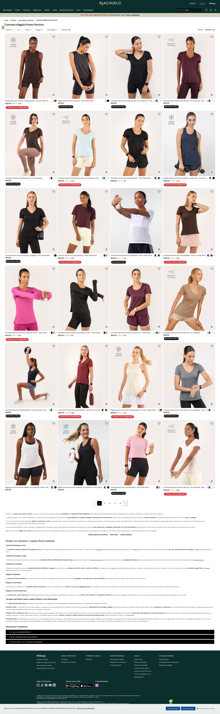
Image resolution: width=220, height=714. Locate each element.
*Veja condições (132, 15)
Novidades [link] (7, 10)
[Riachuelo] (110, 3)
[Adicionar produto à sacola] (53, 94)
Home (6, 20)
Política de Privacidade (86, 708)
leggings (99, 549)
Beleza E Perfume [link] (67, 10)
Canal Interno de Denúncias (142, 671)
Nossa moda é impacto (117, 659)
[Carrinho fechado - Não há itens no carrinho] (215, 10)
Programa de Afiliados (165, 665)
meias (197, 549)
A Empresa (64, 659)
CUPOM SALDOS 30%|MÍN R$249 (17, 107)
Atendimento (138, 659)
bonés (207, 568)
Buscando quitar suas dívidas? (46, 668)
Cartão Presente (164, 659)
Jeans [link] (54, 10)
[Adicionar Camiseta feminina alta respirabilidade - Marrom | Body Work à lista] (212, 191)
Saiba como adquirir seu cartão (46, 662)
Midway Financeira (42, 659)
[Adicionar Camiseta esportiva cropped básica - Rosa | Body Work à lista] (159, 423)
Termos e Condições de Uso (142, 674)
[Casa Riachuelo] (202, 3)
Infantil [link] (47, 10)
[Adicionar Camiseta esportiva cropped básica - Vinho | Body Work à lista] (106, 191)
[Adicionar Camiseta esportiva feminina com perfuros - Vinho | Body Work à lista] (159, 269)
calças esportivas (96, 560)
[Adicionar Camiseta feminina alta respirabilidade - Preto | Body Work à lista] (159, 114)
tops (112, 568)
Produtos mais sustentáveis (118, 662)
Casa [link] (78, 10)
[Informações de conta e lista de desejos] (211, 10)
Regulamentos (138, 677)
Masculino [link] (37, 10)
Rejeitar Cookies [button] (188, 708)
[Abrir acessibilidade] (3, 27)
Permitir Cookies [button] (173, 708)
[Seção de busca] (189, 10)
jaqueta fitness (199, 560)
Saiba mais (89, 659)
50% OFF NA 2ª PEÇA (65, 107)
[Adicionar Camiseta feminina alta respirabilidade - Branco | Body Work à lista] (159, 191)
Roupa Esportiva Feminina (26, 20)
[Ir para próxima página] (125, 503)
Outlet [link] (17, 10)
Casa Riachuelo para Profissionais (169, 662)
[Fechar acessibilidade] (5, 24)
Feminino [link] (26, 10)
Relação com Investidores (68, 662)
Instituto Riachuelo (115, 665)
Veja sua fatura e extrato (44, 665)
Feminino (13, 20)
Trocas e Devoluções (140, 662)
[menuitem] (7, 10)
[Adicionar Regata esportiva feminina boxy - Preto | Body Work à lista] (106, 37)
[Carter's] (192, 3)
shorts (135, 549)
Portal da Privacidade (140, 665)
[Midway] (212, 3)
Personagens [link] (88, 10)
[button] (205, 708)
